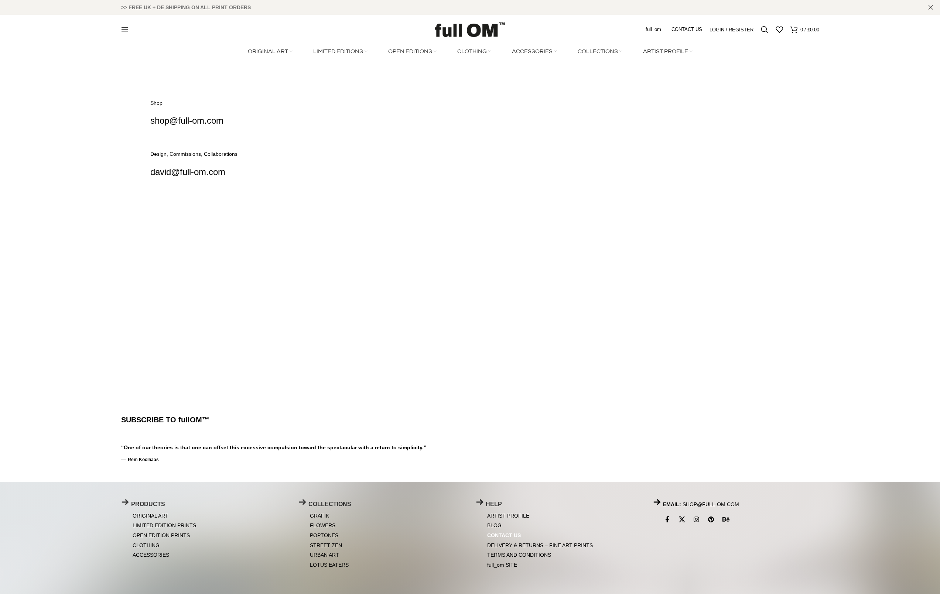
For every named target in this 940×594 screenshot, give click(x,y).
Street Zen (326, 545)
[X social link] (682, 519)
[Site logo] (470, 29)
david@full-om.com (187, 172)
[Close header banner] (931, 7)
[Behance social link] (726, 519)
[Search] (764, 29)
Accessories (151, 555)
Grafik (319, 515)
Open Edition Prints (161, 535)
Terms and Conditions (519, 555)
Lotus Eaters (329, 564)
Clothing (146, 545)
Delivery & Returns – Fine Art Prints (540, 545)
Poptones (324, 535)
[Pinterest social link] (710, 519)
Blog (494, 525)
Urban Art (324, 555)
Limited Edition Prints (164, 525)
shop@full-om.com (186, 121)
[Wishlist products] (779, 29)
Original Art (150, 515)
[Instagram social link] (696, 519)
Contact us (504, 535)
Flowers (322, 525)
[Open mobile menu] (124, 29)
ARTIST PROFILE (508, 515)
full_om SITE (502, 564)
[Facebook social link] (668, 519)
